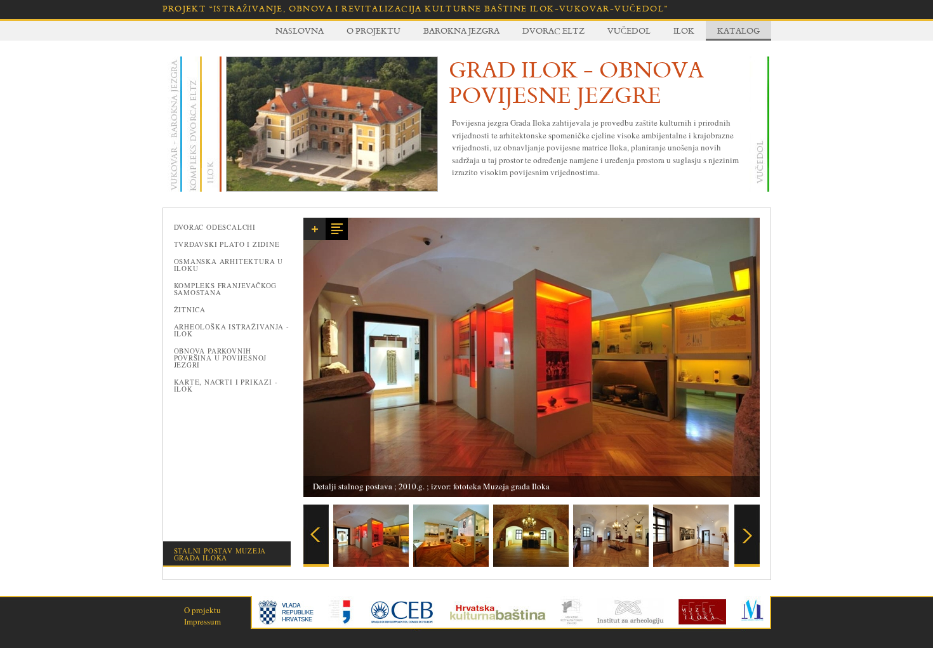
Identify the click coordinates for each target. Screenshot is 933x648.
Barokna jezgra (461, 30)
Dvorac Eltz (553, 30)
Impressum (202, 621)
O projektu (373, 30)
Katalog (738, 30)
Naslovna (299, 30)
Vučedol (629, 30)
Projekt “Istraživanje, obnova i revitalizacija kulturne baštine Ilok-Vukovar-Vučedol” (415, 8)
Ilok (683, 30)
